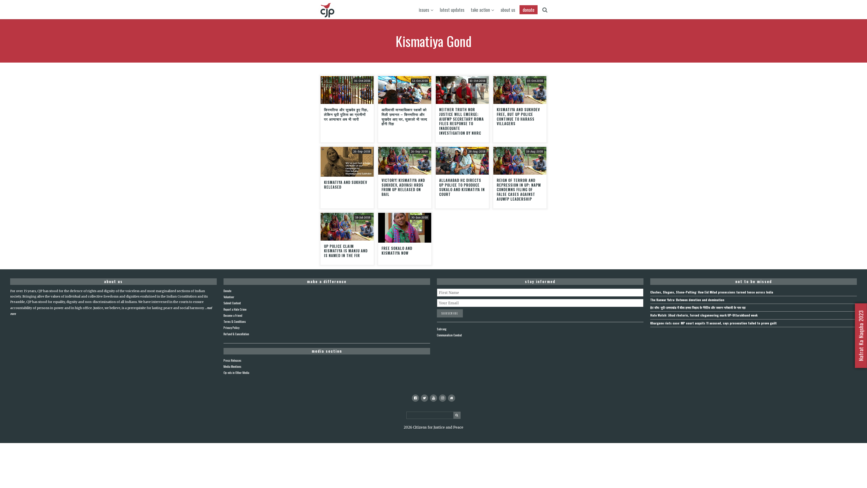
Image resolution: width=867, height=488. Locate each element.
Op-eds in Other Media (236, 372)
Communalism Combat (449, 335)
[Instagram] (442, 398)
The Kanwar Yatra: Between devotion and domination (687, 299)
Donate (227, 291)
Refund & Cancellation (236, 334)
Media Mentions (232, 366)
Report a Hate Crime (235, 309)
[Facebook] (415, 398)
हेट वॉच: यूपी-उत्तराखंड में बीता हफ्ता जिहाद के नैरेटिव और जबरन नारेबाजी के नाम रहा (698, 307)
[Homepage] (451, 398)
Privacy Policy (231, 327)
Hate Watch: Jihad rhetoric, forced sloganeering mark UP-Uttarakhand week (703, 315)
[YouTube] (433, 398)
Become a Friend (233, 315)
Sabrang (441, 329)
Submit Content (232, 303)
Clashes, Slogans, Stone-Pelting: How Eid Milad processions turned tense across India (711, 292)
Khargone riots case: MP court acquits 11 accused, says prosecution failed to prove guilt (713, 323)
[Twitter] (424, 398)
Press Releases (232, 360)
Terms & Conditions (235, 321)
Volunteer (229, 297)
